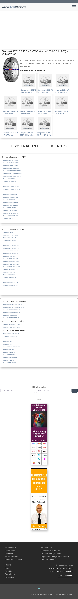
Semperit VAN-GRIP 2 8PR (10, 357)
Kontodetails (9, 577)
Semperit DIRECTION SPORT (11, 168)
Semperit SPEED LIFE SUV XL (11, 317)
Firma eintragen (65, 575)
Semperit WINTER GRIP (9, 280)
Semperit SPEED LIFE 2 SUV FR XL (12, 312)
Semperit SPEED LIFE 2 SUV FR (11, 189)
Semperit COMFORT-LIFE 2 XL (11, 163)
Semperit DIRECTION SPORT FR (12, 170)
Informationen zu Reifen (13, 559)
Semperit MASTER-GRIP (9, 240)
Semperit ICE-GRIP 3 (8, 232)
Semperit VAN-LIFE (8, 360)
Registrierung (10, 574)
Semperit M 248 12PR (9, 339)
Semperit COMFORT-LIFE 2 (10, 160)
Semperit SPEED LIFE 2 (9, 181)
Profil (7, 568)
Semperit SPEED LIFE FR (10, 194)
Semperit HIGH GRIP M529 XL (11, 333)
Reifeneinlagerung (48, 559)
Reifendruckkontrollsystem (50, 551)
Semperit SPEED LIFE (9, 178)
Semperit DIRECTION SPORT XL (12, 176)
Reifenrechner (10, 551)
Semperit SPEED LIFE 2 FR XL (11, 186)
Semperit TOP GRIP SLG (9, 274)
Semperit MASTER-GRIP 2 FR (11, 245)
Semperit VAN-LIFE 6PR (9, 362)
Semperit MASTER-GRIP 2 (10, 243)
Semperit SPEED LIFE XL (10, 200)
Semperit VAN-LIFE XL (9, 218)
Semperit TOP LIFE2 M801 (10, 210)
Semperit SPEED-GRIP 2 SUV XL (11, 266)
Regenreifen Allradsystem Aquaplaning (55, 557)
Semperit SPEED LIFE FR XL (10, 197)
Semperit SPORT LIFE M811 (10, 205)
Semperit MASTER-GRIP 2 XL (11, 248)
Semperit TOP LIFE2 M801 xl (10, 213)
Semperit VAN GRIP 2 (9, 352)
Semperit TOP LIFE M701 (10, 207)
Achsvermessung (11, 557)
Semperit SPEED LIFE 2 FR (10, 184)
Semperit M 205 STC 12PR (10, 336)
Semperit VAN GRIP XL (9, 354)
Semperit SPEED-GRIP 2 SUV (11, 264)
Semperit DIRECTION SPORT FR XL (12, 173)
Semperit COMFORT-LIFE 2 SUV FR (12, 304)
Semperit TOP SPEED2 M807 (10, 215)
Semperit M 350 (7, 344)
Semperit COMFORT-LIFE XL (11, 165)
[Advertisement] (39, 26)
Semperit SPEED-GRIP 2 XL (10, 269)
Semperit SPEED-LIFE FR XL (10, 202)
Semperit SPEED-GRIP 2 (9, 256)
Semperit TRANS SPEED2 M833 (11, 347)
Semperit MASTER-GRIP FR (10, 251)
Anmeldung (9, 571)
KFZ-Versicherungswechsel (51, 554)
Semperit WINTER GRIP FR (10, 282)
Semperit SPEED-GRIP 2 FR (10, 258)
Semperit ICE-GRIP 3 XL (9, 237)
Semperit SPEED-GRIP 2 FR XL (11, 261)
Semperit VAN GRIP (8, 349)
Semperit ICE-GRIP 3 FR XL (10, 235)
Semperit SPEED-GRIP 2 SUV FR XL (12, 324)
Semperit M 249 (7, 341)
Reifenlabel (9, 554)
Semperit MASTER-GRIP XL (10, 253)
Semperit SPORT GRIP (9, 272)
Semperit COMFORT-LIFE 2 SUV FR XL (13, 307)
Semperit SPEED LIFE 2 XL (10, 192)
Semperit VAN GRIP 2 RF (9, 277)
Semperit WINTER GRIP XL (10, 285)
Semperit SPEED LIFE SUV (10, 315)
